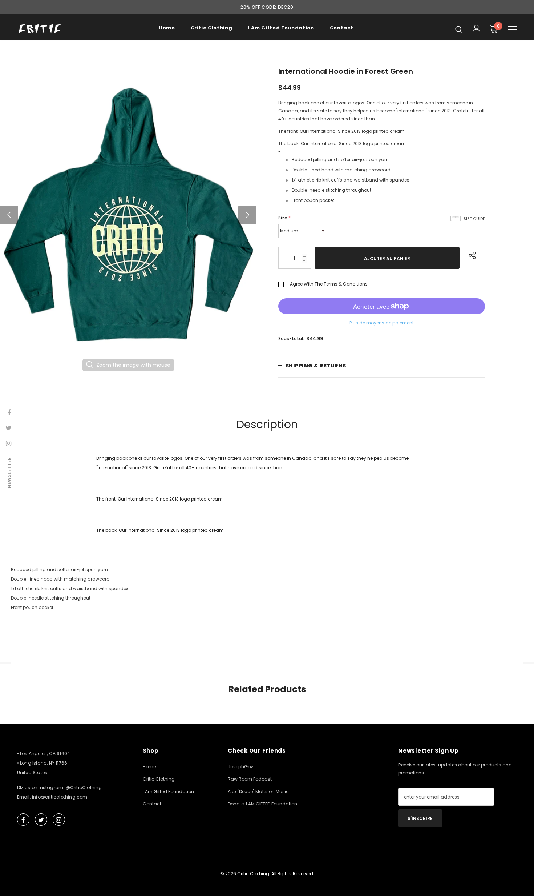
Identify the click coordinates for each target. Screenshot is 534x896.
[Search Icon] (458, 29)
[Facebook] (23, 819)
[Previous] (9, 215)
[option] (128, 214)
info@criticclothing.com (60, 797)
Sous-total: (291, 338)
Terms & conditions (346, 284)
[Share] (470, 254)
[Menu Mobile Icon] (512, 29)
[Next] (247, 215)
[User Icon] (477, 28)
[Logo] (39, 28)
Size (284, 218)
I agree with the (305, 284)
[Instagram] (59, 819)
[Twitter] (41, 819)
